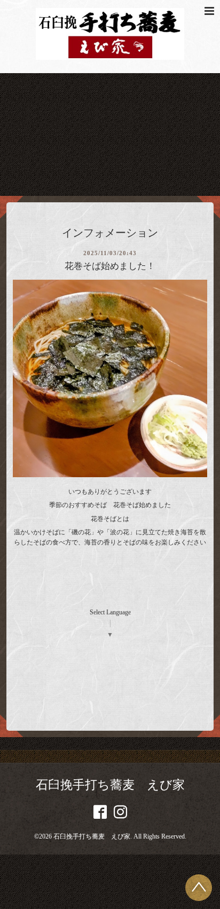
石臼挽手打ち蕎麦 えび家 (110, 785)
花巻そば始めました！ (110, 266)
